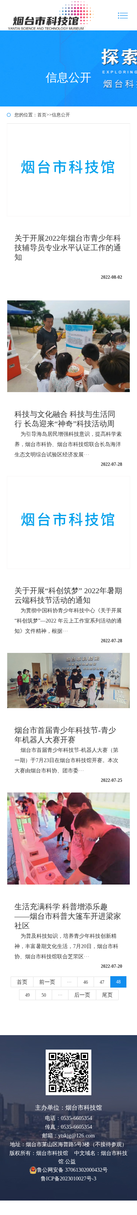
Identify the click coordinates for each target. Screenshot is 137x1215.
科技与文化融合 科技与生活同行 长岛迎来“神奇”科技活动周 (68, 438)
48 (118, 982)
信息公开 (61, 115)
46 (85, 982)
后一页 (82, 995)
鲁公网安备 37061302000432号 (72, 1170)
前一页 (47, 982)
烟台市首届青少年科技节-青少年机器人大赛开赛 (68, 754)
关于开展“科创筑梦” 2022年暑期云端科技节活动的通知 (68, 614)
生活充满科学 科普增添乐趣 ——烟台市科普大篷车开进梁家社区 (68, 935)
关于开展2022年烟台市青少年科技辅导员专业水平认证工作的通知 (68, 257)
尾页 (107, 995)
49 (27, 995)
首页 (41, 115)
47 (102, 982)
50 (43, 995)
